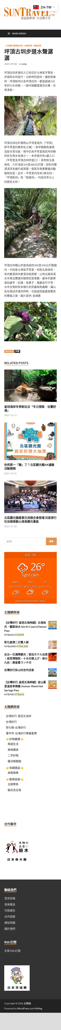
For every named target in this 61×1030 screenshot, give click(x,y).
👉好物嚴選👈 (15, 739)
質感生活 (13, 743)
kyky (24, 64)
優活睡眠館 (14, 761)
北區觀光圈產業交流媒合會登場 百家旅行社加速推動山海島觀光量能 (30, 519)
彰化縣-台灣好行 (16, 727)
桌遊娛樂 (13, 772)
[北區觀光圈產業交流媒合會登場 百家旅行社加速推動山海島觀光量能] (30, 513)
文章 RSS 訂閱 (12, 950)
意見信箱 (9, 898)
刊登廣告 (9, 910)
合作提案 (9, 916)
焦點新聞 (37, 46)
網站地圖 (9, 922)
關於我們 (9, 928)
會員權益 (9, 904)
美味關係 (13, 749)
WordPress (23, 1008)
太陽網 (27, 1003)
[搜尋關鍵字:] (30, 541)
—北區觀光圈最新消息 (13, 46)
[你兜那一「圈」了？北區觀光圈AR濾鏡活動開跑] (30, 460)
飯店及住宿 (14, 790)
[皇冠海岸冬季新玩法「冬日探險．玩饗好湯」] (30, 402)
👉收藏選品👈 (15, 767)
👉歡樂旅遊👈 (15, 779)
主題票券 (13, 784)
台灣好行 (11, 721)
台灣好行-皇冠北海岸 (18, 716)
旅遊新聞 (28, 46)
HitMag (38, 1008)
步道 (17, 351)
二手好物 (13, 755)
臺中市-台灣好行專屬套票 (21, 733)
